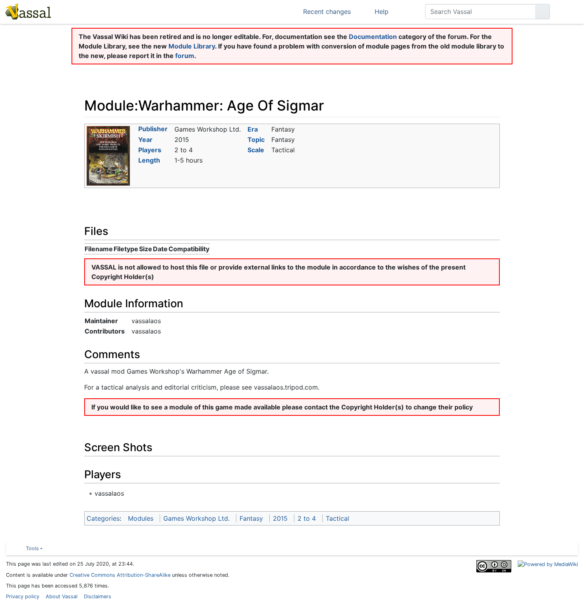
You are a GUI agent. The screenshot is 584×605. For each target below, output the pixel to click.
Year (145, 139)
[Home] (68, 11)
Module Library (191, 46)
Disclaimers (97, 596)
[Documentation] (137, 11)
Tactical (337, 518)
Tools (32, 548)
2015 (280, 518)
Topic (256, 139)
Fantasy (251, 518)
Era (253, 129)
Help (382, 12)
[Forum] (103, 11)
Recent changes (327, 12)
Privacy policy (22, 596)
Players (149, 150)
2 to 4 (307, 518)
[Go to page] (542, 11)
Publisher (153, 129)
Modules (140, 518)
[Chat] (85, 11)
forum (184, 56)
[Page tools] (406, 11)
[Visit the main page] (27, 12)
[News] (154, 11)
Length (149, 160)
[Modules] (120, 11)
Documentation (373, 37)
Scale (256, 150)
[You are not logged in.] (568, 11)
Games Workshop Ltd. (196, 518)
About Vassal (61, 596)
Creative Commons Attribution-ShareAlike (120, 575)
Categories (103, 518)
